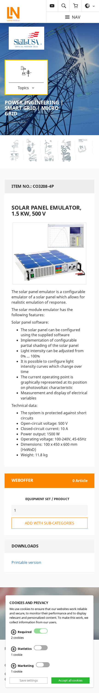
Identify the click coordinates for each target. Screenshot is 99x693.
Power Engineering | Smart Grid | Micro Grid (34, 108)
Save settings (29, 680)
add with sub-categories (49, 523)
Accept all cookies (70, 680)
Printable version (26, 562)
